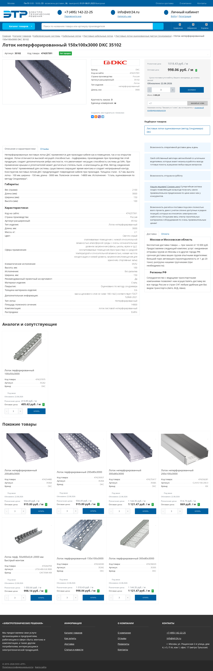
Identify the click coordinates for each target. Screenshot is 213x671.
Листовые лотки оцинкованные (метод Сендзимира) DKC (175, 130)
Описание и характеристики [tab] (20, 148)
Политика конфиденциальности (17, 667)
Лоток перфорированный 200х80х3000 (79, 472)
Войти (174, 16)
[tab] (45, 149)
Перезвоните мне (72, 16)
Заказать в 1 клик (197, 103)
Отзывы (122, 638)
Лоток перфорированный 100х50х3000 (19, 372)
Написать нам (124, 16)
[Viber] (99, 116)
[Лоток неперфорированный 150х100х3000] (44, 82)
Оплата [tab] (165, 233)
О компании (124, 632)
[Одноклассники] (95, 116)
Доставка (69, 643)
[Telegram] (102, 116)
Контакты (123, 649)
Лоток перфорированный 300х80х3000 (131, 558)
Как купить (70, 638)
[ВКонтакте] (92, 116)
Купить (36, 411)
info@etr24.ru (128, 12)
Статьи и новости (73, 649)
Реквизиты (123, 643)
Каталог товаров (18, 26)
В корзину (192, 90)
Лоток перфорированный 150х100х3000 (80, 558)
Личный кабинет (185, 12)
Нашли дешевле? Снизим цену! (165, 186)
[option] (44, 82)
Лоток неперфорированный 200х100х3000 (177, 472)
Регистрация (185, 16)
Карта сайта (40, 667)
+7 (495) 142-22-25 (78, 12)
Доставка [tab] (152, 233)
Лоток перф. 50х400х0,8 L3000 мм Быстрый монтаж (24, 558)
